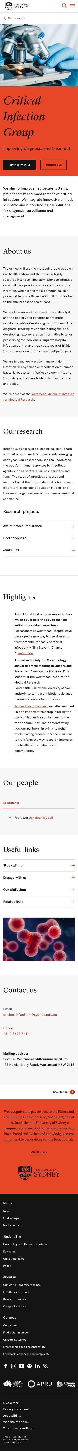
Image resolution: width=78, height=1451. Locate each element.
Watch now (25, 653)
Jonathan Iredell (41, 818)
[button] (64, 6)
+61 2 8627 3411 (15, 1034)
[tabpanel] (39, 820)
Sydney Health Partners (31, 706)
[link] (14, 18)
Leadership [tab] (11, 803)
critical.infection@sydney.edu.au (30, 1014)
